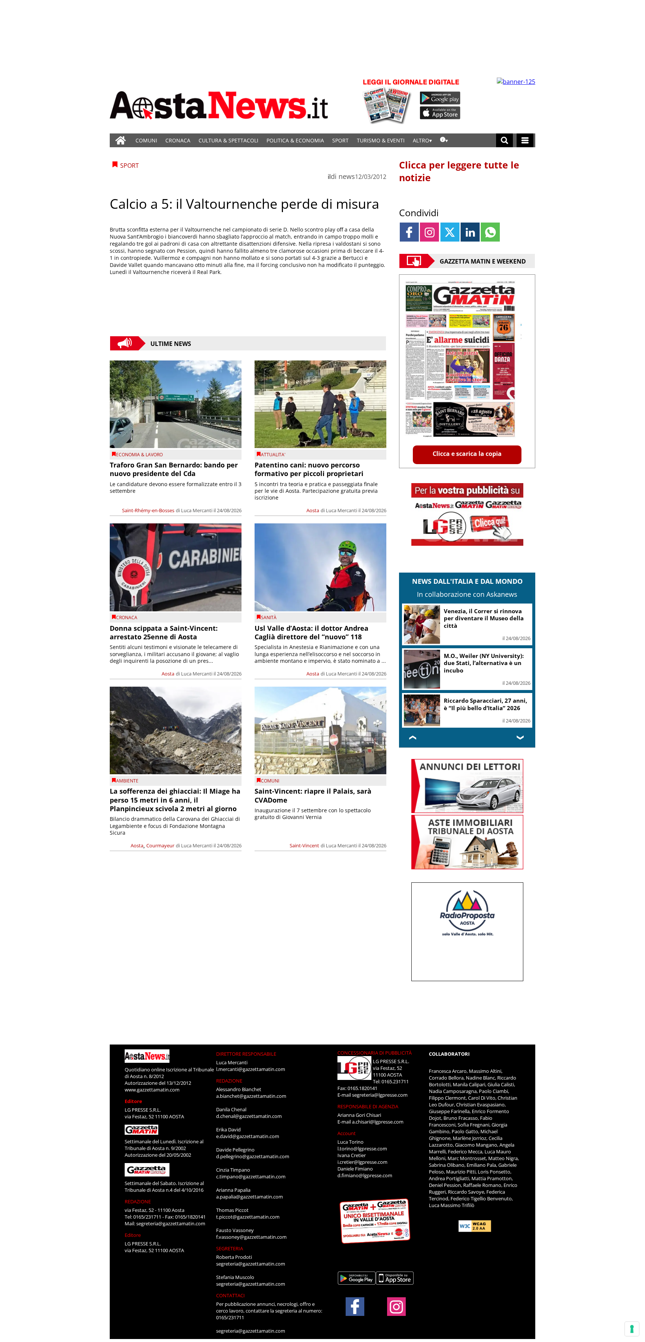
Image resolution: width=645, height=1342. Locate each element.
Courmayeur (160, 845)
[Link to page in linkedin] (470, 232)
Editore (133, 1108)
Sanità (269, 617)
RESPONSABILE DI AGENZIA (367, 1113)
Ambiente (127, 781)
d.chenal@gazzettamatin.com (249, 1123)
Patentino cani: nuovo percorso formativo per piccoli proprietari (309, 469)
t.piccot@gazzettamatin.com (248, 1223)
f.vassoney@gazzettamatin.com (251, 1244)
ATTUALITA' (273, 454)
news (347, 176)
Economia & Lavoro (139, 454)
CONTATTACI (230, 1302)
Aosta (312, 510)
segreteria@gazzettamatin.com (170, 1230)
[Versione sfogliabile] (388, 101)
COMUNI (146, 140)
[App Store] (440, 113)
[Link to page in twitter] (449, 232)
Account (346, 1140)
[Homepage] (121, 140)
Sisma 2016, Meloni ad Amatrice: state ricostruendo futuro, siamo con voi (485, 618)
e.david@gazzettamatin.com (247, 1143)
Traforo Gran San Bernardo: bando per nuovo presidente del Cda (174, 469)
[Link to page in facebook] (409, 232)
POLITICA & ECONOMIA (295, 140)
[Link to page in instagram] (429, 232)
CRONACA (177, 140)
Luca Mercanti (196, 510)
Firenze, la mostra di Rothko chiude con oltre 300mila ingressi (483, 663)
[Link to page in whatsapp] (490, 232)
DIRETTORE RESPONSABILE (246, 1061)
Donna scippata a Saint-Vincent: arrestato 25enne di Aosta (164, 632)
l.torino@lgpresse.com (362, 1155)
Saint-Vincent (304, 845)
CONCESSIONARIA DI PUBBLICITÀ (374, 1059)
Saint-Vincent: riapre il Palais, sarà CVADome (313, 795)
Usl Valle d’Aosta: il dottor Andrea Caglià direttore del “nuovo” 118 (311, 632)
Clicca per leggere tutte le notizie (459, 171)
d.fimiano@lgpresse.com (364, 1182)
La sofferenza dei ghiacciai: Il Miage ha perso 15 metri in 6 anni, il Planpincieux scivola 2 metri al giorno (175, 800)
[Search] (504, 140)
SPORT (340, 140)
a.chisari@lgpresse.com (377, 1128)
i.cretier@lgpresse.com (362, 1169)
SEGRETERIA (229, 1255)
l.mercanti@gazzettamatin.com (250, 1076)
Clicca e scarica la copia (467, 454)
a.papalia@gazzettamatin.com (249, 1203)
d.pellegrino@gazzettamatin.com (252, 1163)
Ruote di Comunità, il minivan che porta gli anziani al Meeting (486, 708)
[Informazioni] (444, 140)
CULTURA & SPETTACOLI (228, 140)
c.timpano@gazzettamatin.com (251, 1183)
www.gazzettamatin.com (152, 1096)
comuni (270, 781)
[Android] (440, 98)
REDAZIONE (138, 1208)
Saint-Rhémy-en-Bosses (148, 510)
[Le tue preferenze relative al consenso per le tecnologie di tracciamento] (632, 1329)
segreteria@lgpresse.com (380, 1102)
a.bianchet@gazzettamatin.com (251, 1103)
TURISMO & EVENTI (381, 140)
